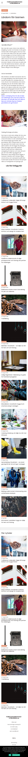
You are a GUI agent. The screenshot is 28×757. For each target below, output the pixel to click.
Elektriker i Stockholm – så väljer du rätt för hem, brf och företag (13, 347)
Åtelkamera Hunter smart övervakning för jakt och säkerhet (13, 290)
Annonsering (14, 742)
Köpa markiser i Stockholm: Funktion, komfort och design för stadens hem (12, 230)
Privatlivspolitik (16, 755)
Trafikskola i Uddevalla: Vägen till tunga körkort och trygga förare (13, 201)
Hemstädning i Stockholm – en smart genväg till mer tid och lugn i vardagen (13, 463)
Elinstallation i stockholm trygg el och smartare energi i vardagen (12, 405)
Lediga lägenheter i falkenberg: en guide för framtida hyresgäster (13, 376)
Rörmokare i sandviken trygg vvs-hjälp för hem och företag (13, 521)
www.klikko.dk (15, 731)
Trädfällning (5, 318)
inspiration (4, 10)
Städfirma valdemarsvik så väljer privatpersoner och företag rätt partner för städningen (13, 260)
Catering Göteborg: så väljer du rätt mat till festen (13, 434)
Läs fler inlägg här (14, 166)
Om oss (14, 744)
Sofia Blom (13, 13)
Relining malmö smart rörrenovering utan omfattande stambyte (14, 492)
